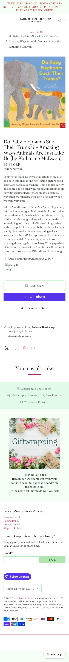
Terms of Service (13, 517)
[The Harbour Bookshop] (34, 20)
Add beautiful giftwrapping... (31, 258)
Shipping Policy (12, 528)
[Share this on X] (7, 348)
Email (8, 553)
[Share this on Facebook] (15, 348)
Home (30, 32)
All (41, 32)
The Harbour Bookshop (23, 598)
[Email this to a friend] (33, 348)
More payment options (34, 308)
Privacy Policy (12, 524)
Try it (52, 559)
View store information (20, 336)
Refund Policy (11, 520)
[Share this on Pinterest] (24, 348)
